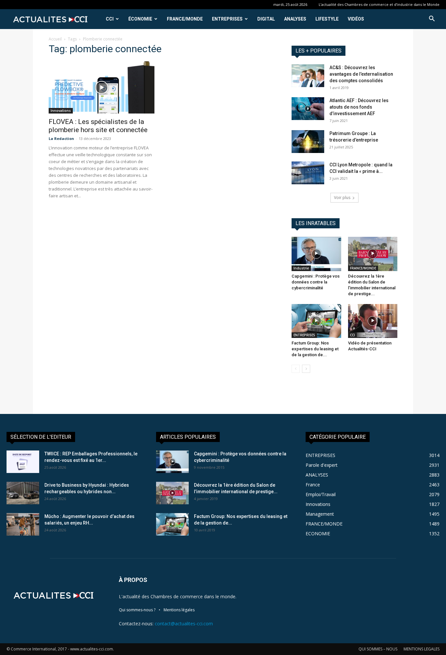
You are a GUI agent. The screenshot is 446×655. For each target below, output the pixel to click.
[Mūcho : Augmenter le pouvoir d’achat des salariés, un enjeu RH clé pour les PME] (23, 524)
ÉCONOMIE (140, 19)
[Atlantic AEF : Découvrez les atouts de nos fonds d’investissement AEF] (308, 108)
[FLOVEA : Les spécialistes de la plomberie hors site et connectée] (101, 87)
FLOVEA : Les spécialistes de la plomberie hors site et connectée (98, 126)
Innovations (61, 110)
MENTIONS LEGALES (421, 649)
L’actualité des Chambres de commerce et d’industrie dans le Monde (379, 4)
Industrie (301, 268)
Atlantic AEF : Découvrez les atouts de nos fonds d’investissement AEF (359, 107)
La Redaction (61, 138)
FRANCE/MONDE (185, 19)
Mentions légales (179, 610)
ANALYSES (295, 19)
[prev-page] (296, 369)
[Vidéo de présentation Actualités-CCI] (373, 321)
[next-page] (306, 369)
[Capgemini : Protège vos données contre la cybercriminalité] (316, 254)
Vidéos (356, 19)
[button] (431, 19)
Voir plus (342, 197)
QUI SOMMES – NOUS (377, 649)
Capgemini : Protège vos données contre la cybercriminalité (316, 282)
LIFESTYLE (327, 19)
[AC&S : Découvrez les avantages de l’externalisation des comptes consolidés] (308, 75)
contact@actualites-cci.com (184, 623)
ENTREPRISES (227, 19)
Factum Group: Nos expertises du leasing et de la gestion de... (315, 349)
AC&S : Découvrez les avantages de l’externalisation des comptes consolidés (361, 74)
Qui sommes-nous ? (137, 610)
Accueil (55, 39)
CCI (110, 19)
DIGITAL (266, 19)
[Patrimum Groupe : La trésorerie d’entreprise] (308, 141)
